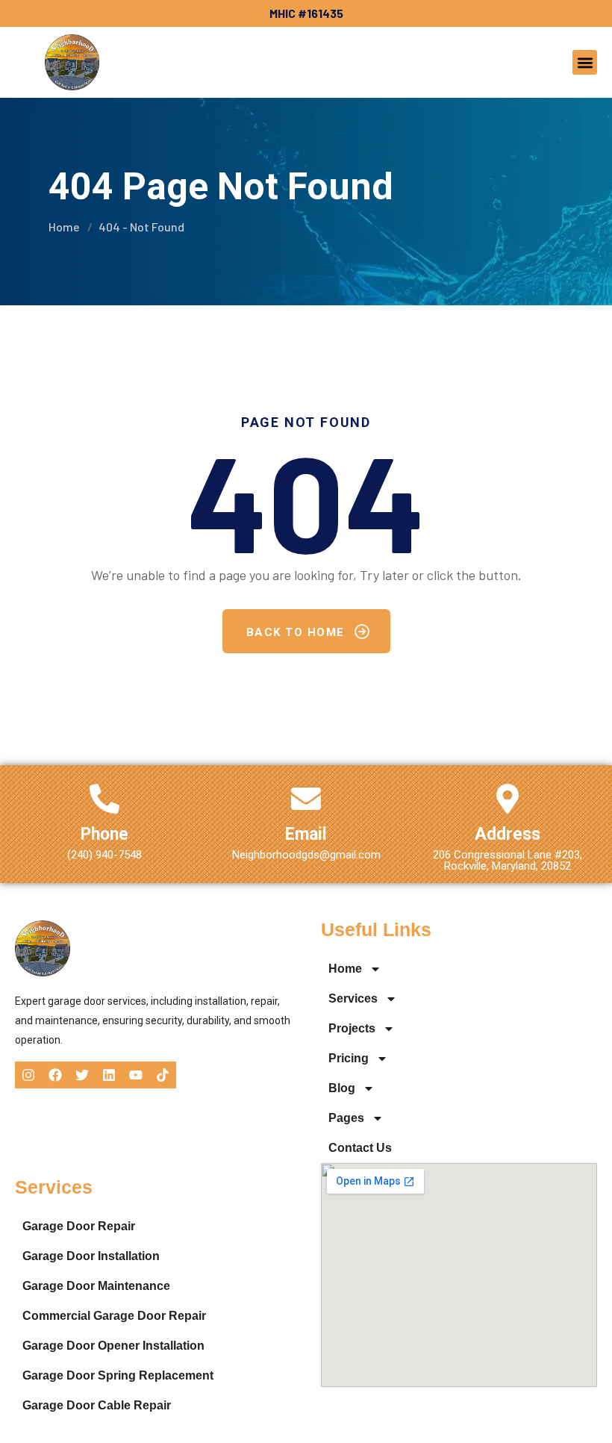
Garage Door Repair (78, 1226)
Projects (351, 1028)
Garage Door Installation (91, 1256)
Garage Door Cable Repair (96, 1405)
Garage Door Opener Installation (113, 1345)
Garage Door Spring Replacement (117, 1375)
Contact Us (360, 1147)
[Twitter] (82, 1075)
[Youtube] (135, 1075)
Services (353, 998)
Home (64, 226)
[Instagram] (28, 1075)
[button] (584, 62)
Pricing (348, 1058)
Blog (341, 1088)
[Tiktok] (162, 1075)
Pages (346, 1118)
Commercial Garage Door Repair (114, 1315)
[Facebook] (55, 1075)
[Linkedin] (109, 1075)
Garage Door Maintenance (96, 1286)
